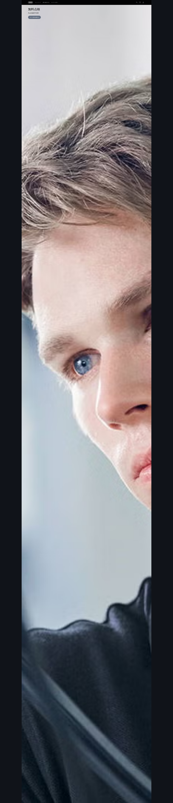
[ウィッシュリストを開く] (140, 2)
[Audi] (30, 2)
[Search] (136, 2)
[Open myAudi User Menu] (143, 2)
